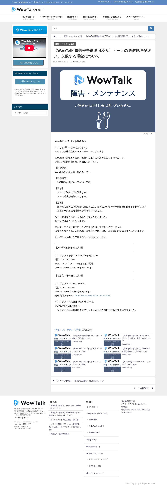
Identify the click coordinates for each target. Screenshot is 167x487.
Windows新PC (94, 432)
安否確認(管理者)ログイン (145, 2)
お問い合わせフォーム (30, 81)
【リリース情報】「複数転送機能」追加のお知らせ (80, 381)
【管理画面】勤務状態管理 (59, 434)
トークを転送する (142, 388)
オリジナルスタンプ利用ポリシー (134, 404)
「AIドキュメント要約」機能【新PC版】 (64, 420)
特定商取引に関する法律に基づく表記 (135, 409)
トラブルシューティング (98, 459)
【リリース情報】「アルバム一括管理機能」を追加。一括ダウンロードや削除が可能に (65, 427)
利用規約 (124, 407)
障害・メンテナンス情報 (64, 44)
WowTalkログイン (105, 2)
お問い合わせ (126, 412)
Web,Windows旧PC (96, 426)
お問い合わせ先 (95, 466)
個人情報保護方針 (128, 401)
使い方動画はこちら (29, 62)
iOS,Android (93, 419)
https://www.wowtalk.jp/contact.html (92, 295)
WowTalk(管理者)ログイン (124, 2)
